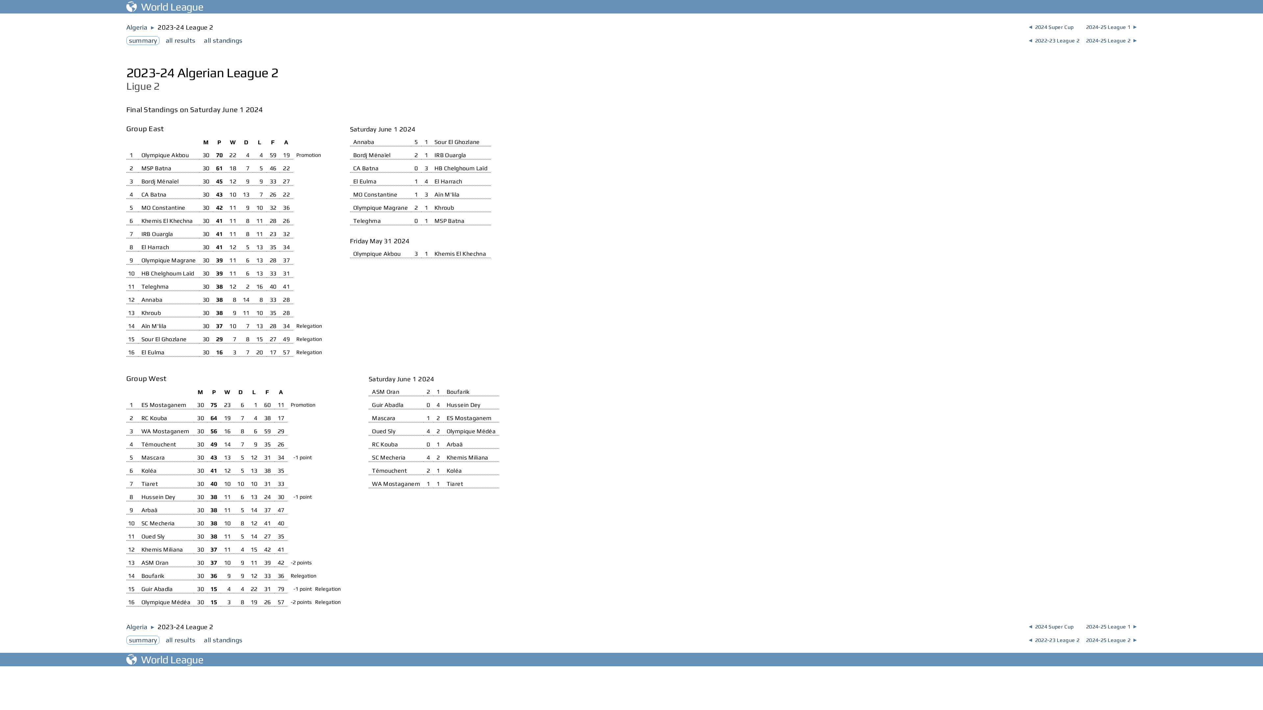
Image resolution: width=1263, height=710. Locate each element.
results (180, 40)
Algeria (136, 27)
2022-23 (1054, 40)
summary (143, 40)
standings (223, 40)
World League (170, 7)
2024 (1051, 27)
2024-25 (1111, 27)
